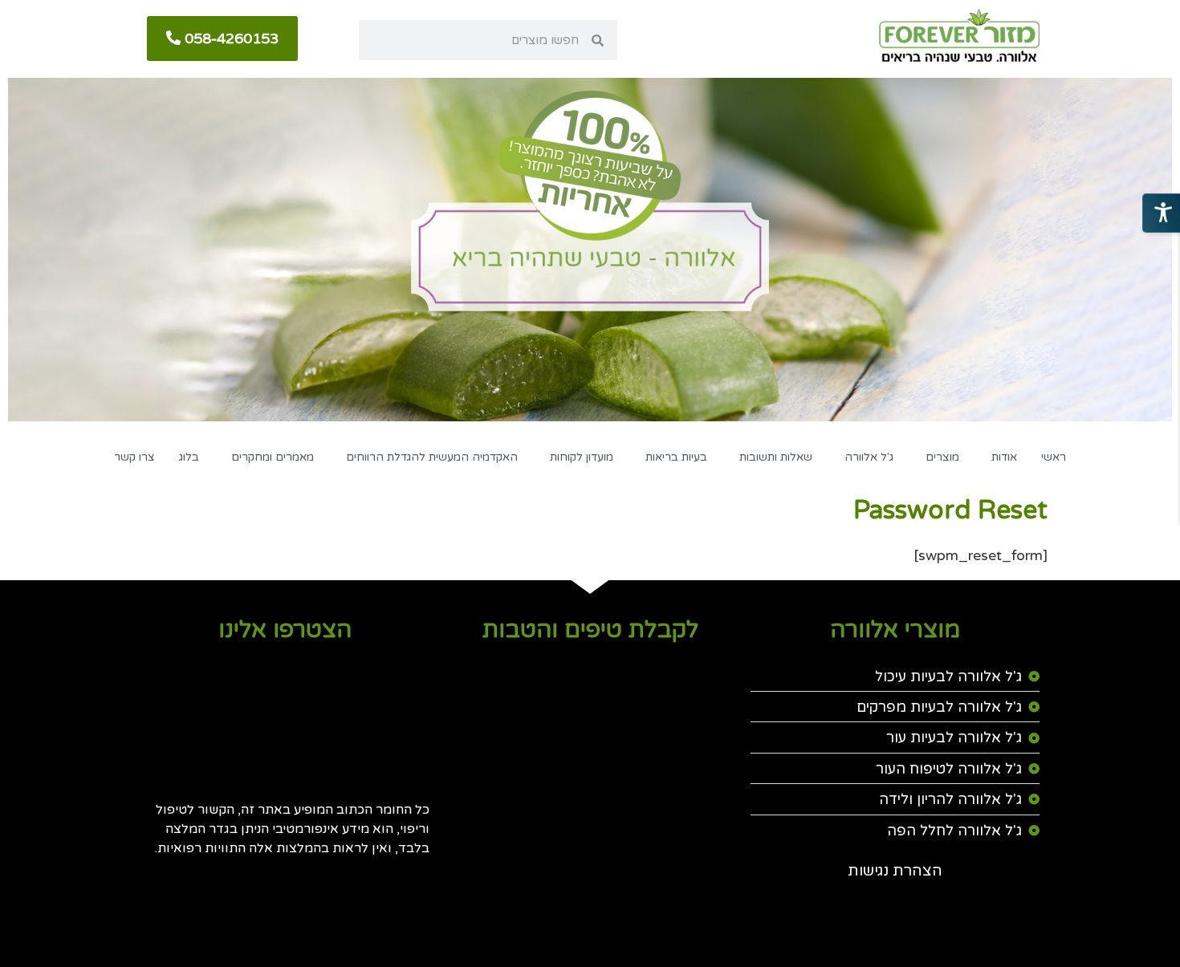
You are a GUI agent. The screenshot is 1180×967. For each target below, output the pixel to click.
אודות (1004, 457)
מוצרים (942, 457)
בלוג (189, 457)
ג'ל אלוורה (868, 457)
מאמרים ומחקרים (272, 457)
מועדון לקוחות (581, 457)
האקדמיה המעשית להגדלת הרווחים (432, 457)
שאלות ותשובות (775, 457)
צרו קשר (134, 457)
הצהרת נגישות (895, 871)
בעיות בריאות (676, 457)
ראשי (1053, 457)
